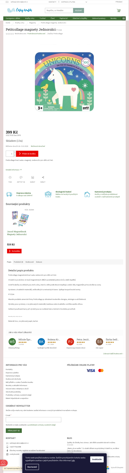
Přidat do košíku (29, 153)
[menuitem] (13, 18)
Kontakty (52, 2)
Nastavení (32, 467)
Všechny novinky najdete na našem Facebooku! (27, 450)
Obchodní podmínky (13, 392)
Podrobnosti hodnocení (36, 34)
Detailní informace (12, 170)
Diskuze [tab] (39, 262)
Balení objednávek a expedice (17, 398)
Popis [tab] (9, 262)
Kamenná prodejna (13, 376)
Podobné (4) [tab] (18, 262)
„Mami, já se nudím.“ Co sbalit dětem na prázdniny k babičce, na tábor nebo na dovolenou (93, 449)
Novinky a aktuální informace (16, 385)
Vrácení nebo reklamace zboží (17, 389)
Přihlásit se (14, 430)
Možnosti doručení (38, 146)
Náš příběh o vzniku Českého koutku (19, 382)
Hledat (78, 10)
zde (73, 460)
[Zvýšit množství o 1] (14, 152)
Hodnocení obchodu (13, 379)
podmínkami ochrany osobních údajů (42, 425)
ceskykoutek (14, 454)
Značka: (55, 33)
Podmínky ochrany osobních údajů (18, 395)
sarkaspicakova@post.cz (19, 443)
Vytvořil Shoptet (117, 467)
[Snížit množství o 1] (14, 155)
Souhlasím (97, 459)
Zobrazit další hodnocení (112, 353)
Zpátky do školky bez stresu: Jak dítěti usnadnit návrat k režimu (91, 442)
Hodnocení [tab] (30, 262)
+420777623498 (15, 447)
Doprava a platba (68, 2)
